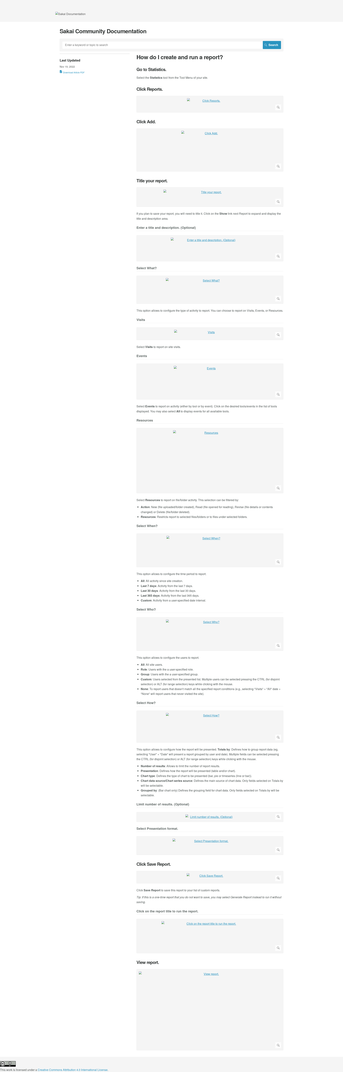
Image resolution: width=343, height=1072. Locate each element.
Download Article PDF (73, 72)
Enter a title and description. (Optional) (166, 228)
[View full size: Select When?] (210, 550)
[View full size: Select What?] (210, 289)
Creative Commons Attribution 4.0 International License (73, 1070)
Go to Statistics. (151, 69)
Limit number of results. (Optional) (162, 804)
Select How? (146, 703)
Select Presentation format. (157, 829)
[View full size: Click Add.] (210, 150)
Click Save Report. (153, 864)
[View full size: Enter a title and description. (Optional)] (210, 248)
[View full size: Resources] (210, 460)
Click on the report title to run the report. (167, 911)
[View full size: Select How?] (210, 726)
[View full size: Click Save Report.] (210, 877)
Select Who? (146, 610)
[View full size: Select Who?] (210, 634)
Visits (140, 320)
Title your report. (152, 180)
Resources (144, 420)
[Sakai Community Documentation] (70, 14)
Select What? (146, 268)
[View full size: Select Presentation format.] (210, 846)
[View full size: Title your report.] (210, 197)
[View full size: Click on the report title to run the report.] (210, 936)
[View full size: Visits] (210, 334)
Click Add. (146, 121)
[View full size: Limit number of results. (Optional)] (210, 817)
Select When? (147, 526)
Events (141, 356)
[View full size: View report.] (210, 1009)
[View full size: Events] (210, 381)
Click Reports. (149, 89)
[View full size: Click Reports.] (210, 104)
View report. (147, 962)
